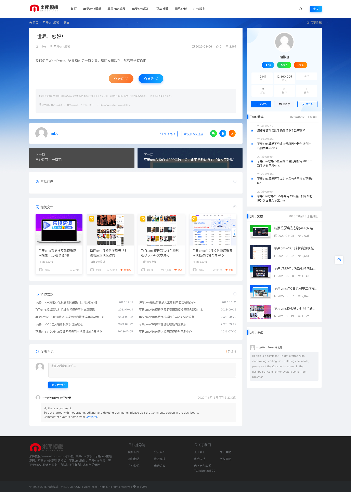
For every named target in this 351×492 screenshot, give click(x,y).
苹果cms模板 (92, 9)
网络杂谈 (181, 9)
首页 (74, 9)
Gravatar (91, 416)
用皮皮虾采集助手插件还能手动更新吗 (281, 130)
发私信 (286, 104)
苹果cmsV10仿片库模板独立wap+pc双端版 (166, 317)
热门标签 (134, 459)
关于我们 (199, 452)
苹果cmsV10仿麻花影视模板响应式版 (162, 324)
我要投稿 (316, 22)
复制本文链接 (195, 134)
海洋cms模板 (98, 262)
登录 (316, 9)
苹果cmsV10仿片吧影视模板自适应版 (59, 324)
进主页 (309, 104)
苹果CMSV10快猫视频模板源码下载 (296, 268)
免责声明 (225, 452)
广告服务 (199, 9)
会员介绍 (159, 452)
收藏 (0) (122, 78)
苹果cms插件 (141, 9)
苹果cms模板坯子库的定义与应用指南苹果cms (285, 181)
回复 (233, 397)
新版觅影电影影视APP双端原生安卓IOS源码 (296, 228)
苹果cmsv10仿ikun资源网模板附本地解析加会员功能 (68, 331)
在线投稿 (134, 465)
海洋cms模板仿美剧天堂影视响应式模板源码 (109, 253)
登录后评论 (58, 384)
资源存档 (159, 459)
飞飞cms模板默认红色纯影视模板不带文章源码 (160, 253)
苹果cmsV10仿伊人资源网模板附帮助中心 (165, 331)
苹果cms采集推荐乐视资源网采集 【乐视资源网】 (57, 253)
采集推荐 (162, 9)
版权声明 (225, 459)
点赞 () (152, 78)
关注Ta (262, 104)
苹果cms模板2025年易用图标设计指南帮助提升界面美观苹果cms (284, 198)
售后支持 (199, 459)
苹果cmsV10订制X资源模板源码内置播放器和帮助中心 (69, 317)
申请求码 (159, 465)
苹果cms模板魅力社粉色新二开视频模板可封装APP (296, 308)
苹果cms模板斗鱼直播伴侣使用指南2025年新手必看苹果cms (284, 163)
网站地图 (141, 486)
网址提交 (134, 452)
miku (43, 46)
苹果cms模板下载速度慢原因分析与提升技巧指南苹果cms (284, 146)
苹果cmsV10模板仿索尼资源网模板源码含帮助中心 (213, 253)
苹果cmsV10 (46, 262)
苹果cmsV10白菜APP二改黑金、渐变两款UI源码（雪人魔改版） (190, 160)
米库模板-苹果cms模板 (52, 105)
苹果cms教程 (116, 9)
